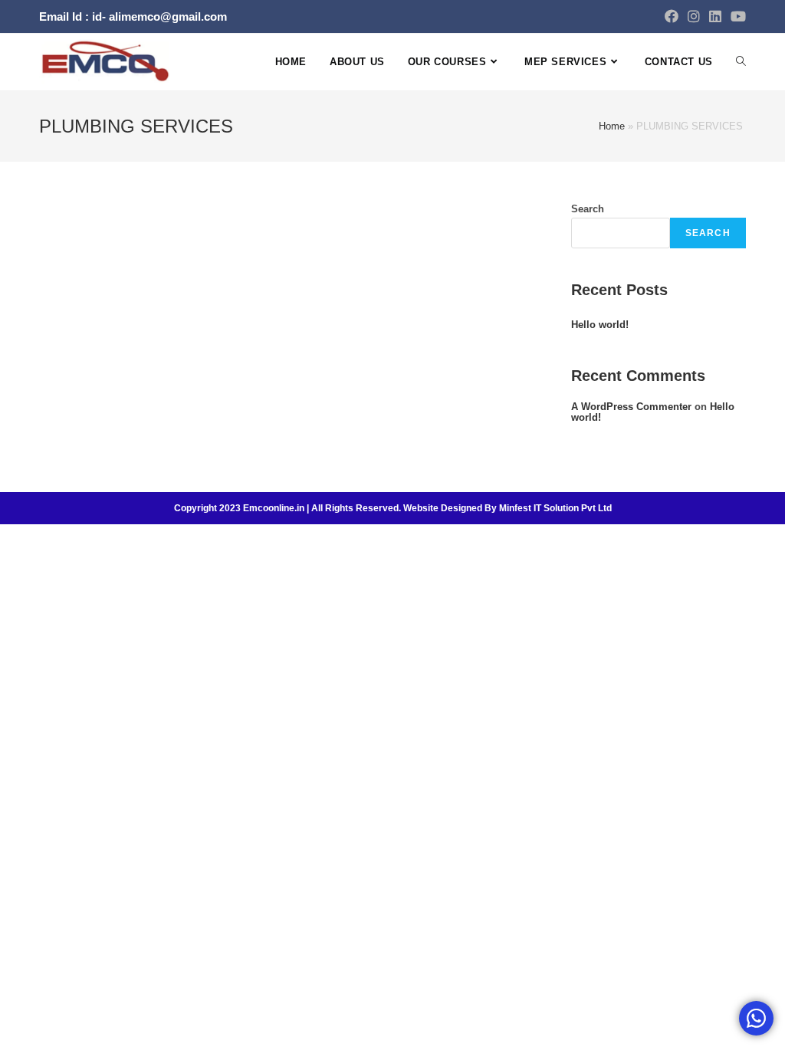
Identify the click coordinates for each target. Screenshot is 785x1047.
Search (587, 209)
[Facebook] (671, 17)
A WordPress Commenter (631, 406)
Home (612, 126)
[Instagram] (694, 17)
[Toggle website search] (740, 62)
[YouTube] (736, 17)
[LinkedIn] (715, 17)
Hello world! (600, 324)
